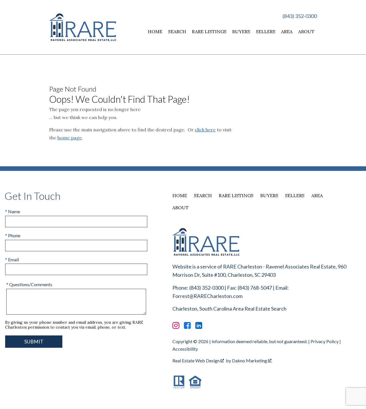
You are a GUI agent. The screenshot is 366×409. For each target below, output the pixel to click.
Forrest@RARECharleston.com (207, 296)
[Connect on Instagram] (175, 325)
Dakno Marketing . (252, 360)
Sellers (265, 31)
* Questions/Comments (29, 284)
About (306, 31)
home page (69, 138)
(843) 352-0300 (300, 16)
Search (177, 31)
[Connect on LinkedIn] (198, 325)
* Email (12, 259)
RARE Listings (209, 31)
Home (155, 31)
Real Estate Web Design (196, 360)
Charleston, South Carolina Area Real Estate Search (229, 308)
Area (287, 31)
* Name (12, 211)
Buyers (241, 31)
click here (205, 130)
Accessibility (185, 348)
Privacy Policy (325, 341)
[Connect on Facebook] (187, 325)
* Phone (12, 235)
